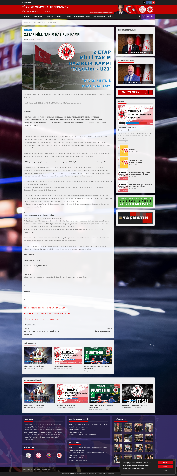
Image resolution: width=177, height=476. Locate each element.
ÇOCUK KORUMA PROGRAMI (82, 16)
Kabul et (165, 462)
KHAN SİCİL (150, 16)
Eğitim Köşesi (44, 469)
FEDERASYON (26, 16)
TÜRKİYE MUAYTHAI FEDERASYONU (46, 7)
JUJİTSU (59, 16)
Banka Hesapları (37, 469)
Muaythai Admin (29, 39)
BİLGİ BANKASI (38, 16)
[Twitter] (144, 2)
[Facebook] (147, 2)
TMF (95, 474)
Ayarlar (165, 470)
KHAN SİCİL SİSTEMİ (99, 16)
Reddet (165, 466)
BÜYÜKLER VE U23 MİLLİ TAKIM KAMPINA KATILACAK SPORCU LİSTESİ (47, 313)
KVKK (68, 16)
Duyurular (58, 359)
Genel (64, 359)
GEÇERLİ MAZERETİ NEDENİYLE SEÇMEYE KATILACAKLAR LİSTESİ (45, 308)
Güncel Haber (28, 29)
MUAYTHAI (50, 16)
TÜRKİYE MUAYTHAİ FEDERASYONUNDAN (123, 162)
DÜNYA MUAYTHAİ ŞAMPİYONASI (34, 366)
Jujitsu (134, 400)
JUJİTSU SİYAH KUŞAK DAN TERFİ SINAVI (135, 405)
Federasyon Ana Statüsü (27, 469)
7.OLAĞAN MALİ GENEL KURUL (63, 366)
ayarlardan (141, 468)
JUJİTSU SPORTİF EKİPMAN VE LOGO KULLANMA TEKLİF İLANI (123, 186)
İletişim (49, 469)
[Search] (139, 16)
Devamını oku (123, 141)
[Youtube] (153, 2)
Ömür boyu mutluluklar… (103, 330)
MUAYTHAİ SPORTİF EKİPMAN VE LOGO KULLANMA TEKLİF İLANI (123, 174)
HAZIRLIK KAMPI (31, 324)
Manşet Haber (38, 361)
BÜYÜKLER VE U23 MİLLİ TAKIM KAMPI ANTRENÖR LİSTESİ (43, 319)
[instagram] (150, 2)
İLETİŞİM (110, 16)
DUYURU (123, 150)
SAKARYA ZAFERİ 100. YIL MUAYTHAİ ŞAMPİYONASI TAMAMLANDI (41, 331)
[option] (28, 455)
